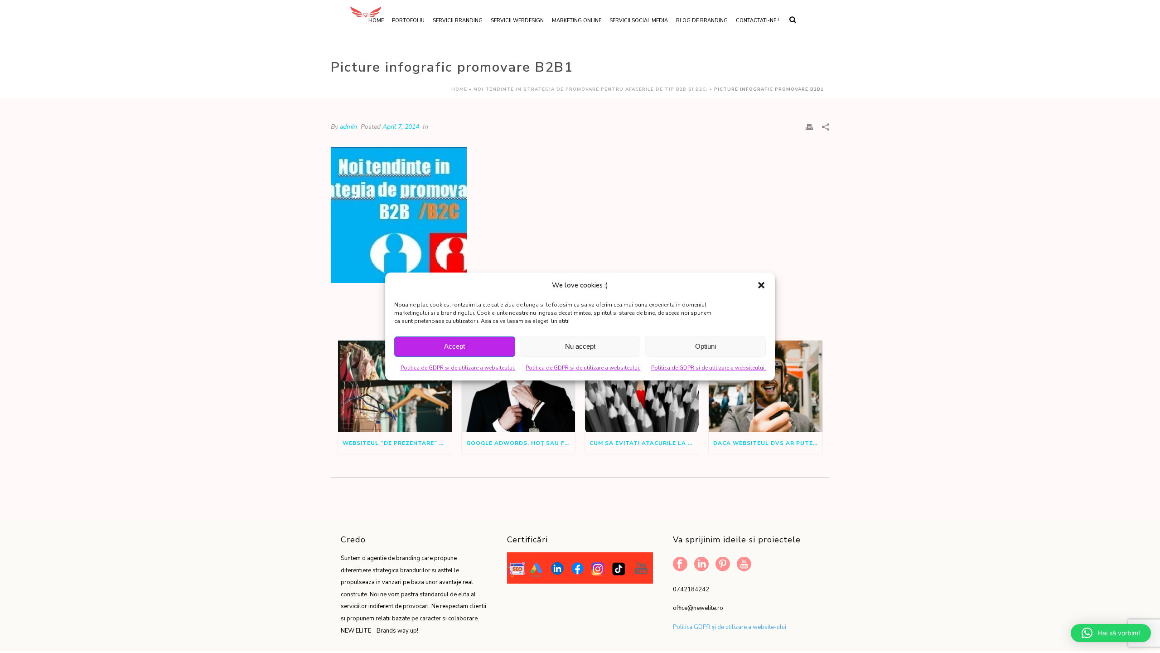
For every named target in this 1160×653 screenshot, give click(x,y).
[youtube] (744, 565)
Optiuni (705, 346)
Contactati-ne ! (757, 20)
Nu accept (580, 346)
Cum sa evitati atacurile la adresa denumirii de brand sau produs (644, 443)
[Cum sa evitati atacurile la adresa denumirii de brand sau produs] (642, 386)
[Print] (809, 127)
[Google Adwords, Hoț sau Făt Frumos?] (518, 386)
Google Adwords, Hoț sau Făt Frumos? (520, 443)
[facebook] (680, 565)
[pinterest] (722, 565)
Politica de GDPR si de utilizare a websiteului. (458, 367)
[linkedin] (701, 565)
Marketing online (576, 20)
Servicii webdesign (517, 20)
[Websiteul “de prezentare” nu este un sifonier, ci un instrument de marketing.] (395, 386)
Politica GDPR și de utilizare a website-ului (729, 627)
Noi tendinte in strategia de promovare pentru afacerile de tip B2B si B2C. (591, 89)
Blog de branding (702, 20)
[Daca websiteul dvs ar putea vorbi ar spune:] (765, 386)
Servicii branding (458, 20)
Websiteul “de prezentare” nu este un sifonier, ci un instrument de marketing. (397, 443)
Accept (454, 346)
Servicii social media (638, 20)
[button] (761, 285)
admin (348, 126)
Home (459, 89)
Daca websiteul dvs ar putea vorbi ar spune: (767, 443)
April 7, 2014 (400, 126)
